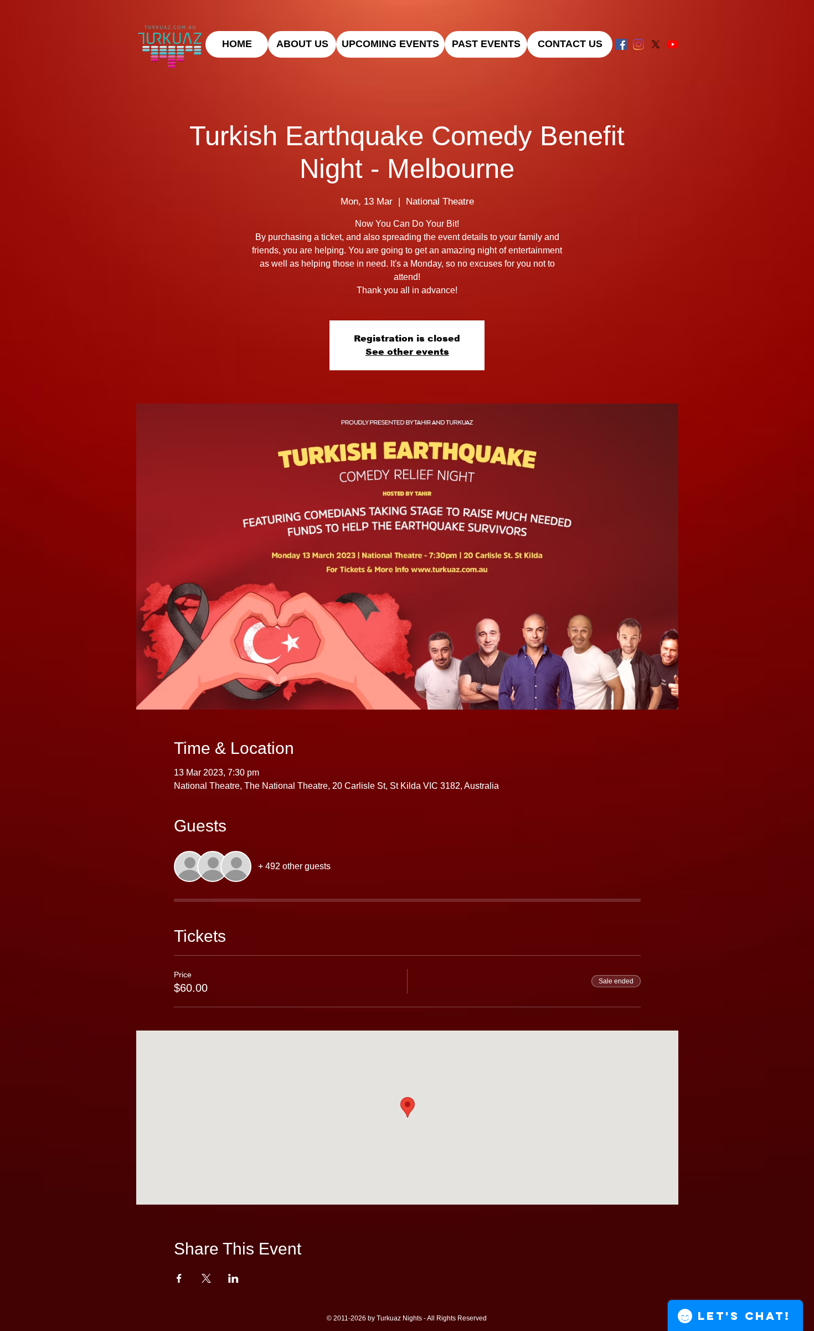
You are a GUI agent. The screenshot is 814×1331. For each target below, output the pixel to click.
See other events (407, 351)
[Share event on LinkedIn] (233, 1278)
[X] (655, 44)
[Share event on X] (206, 1278)
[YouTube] (672, 44)
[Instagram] (638, 44)
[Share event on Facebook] (179, 1278)
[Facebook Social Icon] (621, 44)
